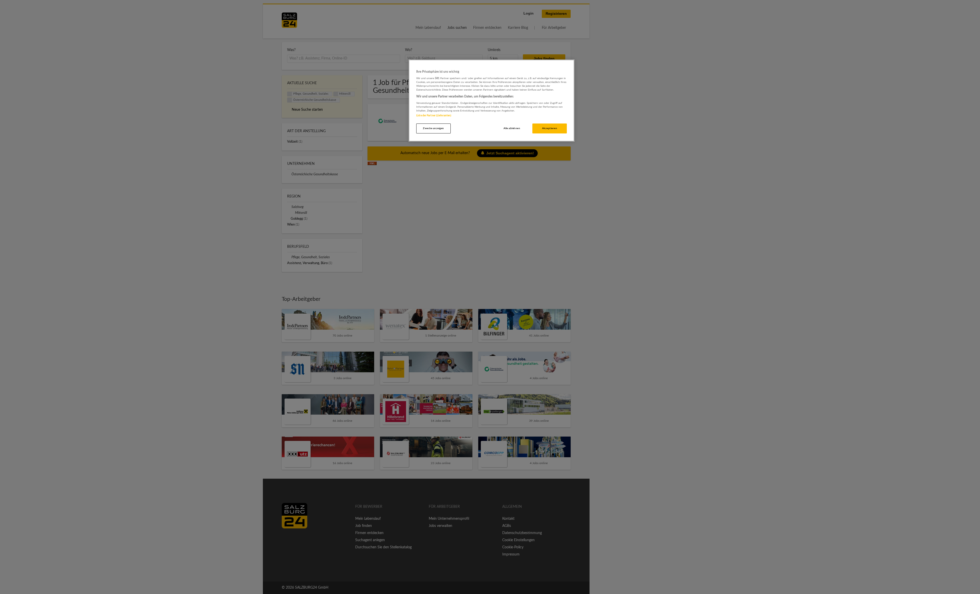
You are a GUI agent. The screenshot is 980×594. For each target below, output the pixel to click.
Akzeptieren (549, 128)
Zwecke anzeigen (433, 128)
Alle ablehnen (512, 128)
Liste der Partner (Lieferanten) (433, 115)
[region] (491, 100)
